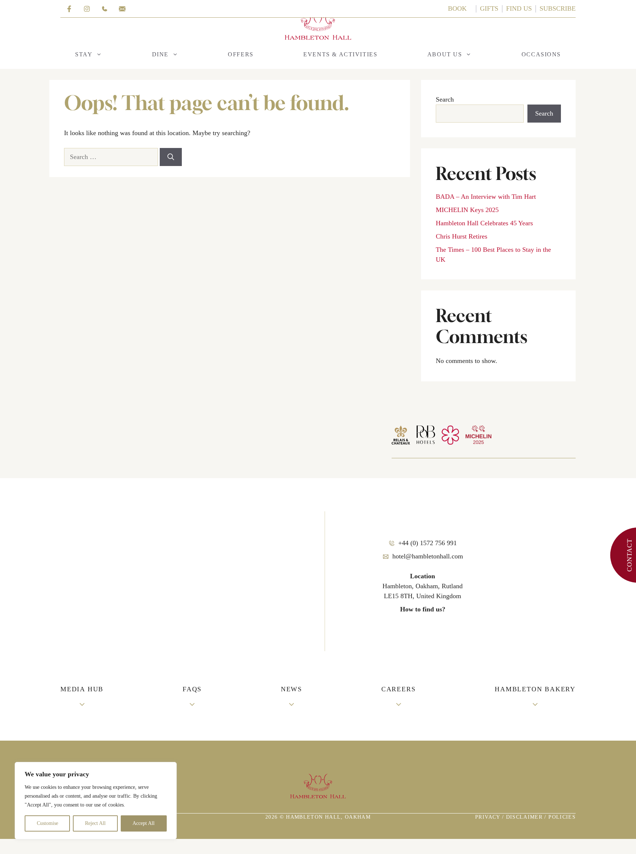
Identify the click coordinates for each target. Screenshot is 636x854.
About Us (444, 54)
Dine (160, 54)
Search (445, 99)
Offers (240, 54)
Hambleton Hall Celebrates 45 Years (484, 223)
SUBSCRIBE (558, 8)
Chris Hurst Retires (461, 236)
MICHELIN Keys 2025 (467, 210)
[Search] (171, 157)
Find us (519, 8)
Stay (83, 54)
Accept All (143, 823)
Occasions (541, 54)
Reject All (95, 823)
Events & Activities (340, 54)
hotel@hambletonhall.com (427, 556)
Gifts (489, 8)
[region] (96, 800)
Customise (47, 823)
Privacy (488, 817)
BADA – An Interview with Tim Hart (486, 196)
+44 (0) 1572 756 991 (427, 543)
